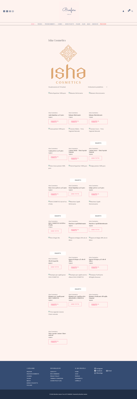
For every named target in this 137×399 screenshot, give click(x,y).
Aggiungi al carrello (55, 121)
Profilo (77, 376)
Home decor (95, 24)
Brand (32, 24)
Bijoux (88, 24)
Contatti (53, 371)
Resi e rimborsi (54, 374)
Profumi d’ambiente (50, 24)
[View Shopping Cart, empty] (128, 11)
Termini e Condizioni (56, 378)
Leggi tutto (95, 158)
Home (76, 371)
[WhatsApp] (13, 11)
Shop (76, 374)
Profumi (40, 24)
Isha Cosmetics (53, 113)
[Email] (10, 11)
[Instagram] (7, 11)
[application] (35, 24)
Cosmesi (60, 24)
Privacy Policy (54, 376)
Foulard (78, 24)
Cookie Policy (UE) (56, 380)
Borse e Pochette (69, 24)
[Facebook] (4, 11)
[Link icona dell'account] (123, 11)
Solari (83, 24)
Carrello (78, 380)
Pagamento (78, 378)
